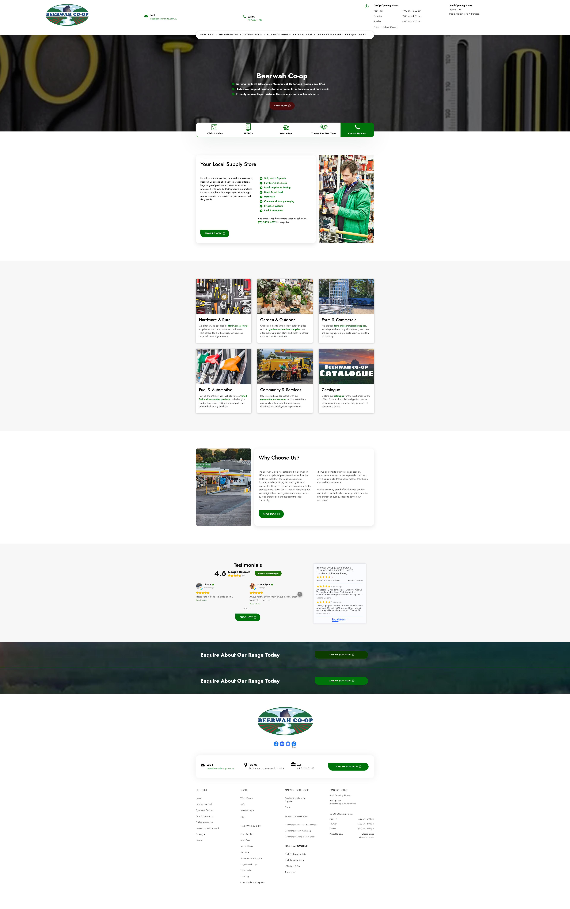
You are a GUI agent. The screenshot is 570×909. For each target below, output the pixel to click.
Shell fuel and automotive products (223, 397)
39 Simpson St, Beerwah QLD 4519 (266, 768)
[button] (196, 594)
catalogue (339, 396)
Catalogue (331, 390)
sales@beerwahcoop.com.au (220, 768)
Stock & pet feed (273, 192)
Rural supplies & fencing (277, 187)
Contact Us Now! (357, 133)
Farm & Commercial (340, 320)
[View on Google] (199, 586)
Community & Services (280, 390)
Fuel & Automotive (215, 390)
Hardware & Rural (215, 320)
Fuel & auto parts (273, 210)
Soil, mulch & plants (275, 178)
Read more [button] (201, 600)
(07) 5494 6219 (267, 222)
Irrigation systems (273, 206)
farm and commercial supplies (350, 325)
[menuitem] (203, 34)
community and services (273, 399)
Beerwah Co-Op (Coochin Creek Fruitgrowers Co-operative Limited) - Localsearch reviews (340, 593)
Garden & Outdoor (277, 320)
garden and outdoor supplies (284, 329)
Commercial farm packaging (279, 201)
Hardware (269, 196)
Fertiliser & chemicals (275, 183)
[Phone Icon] (357, 130)
